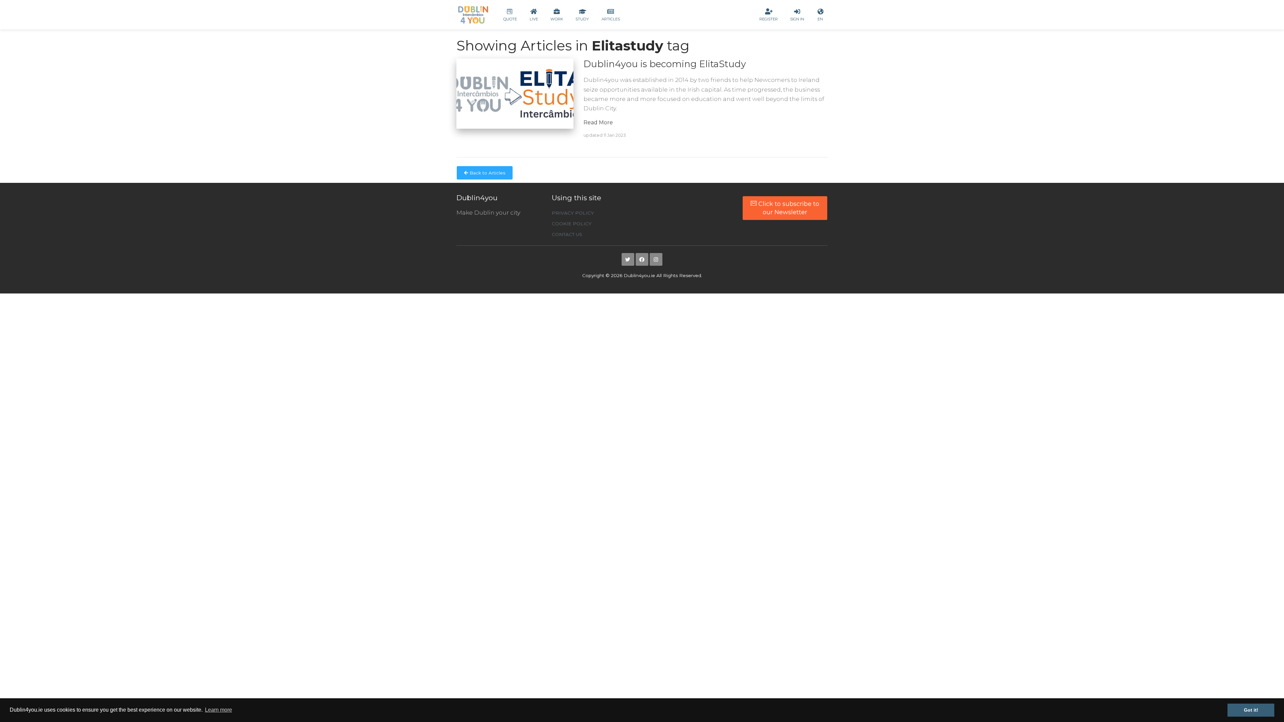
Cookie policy (572, 223)
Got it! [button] (1251, 710)
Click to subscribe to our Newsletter (788, 208)
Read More (598, 122)
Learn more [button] (218, 710)
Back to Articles (486, 172)
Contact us (567, 234)
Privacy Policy (573, 213)
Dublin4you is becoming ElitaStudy (664, 64)
